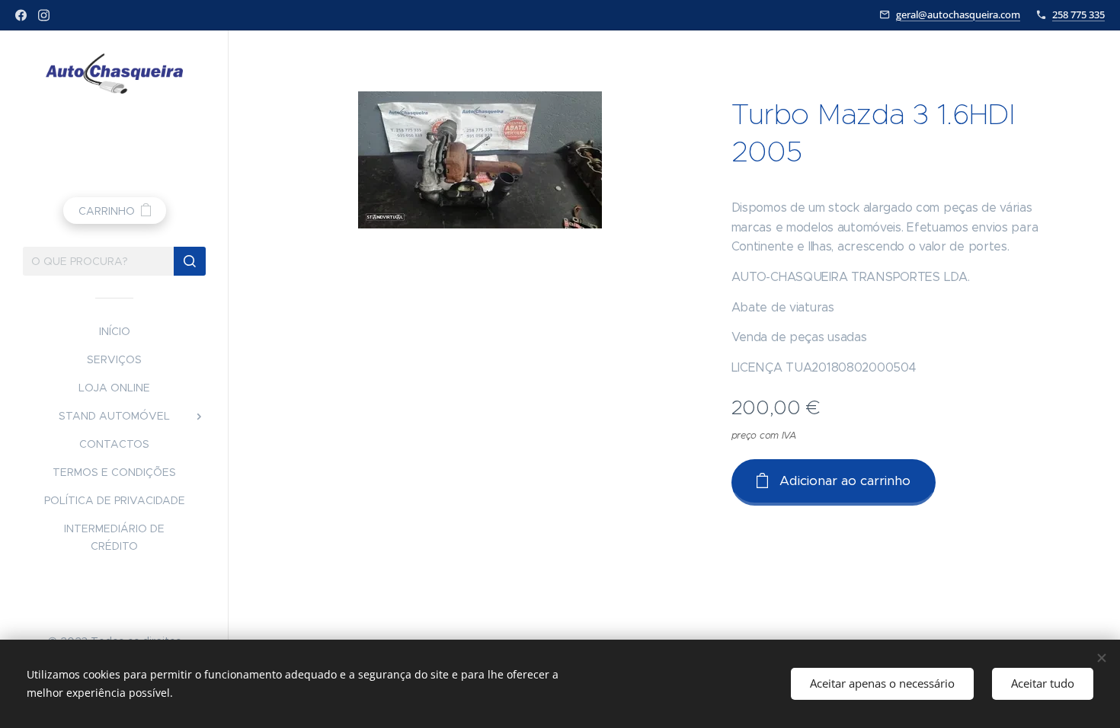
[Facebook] (20, 15)
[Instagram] (43, 15)
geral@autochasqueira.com (958, 14)
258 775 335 (1078, 14)
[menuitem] (114, 331)
